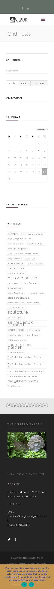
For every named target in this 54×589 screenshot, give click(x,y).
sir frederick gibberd (20, 323)
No (31, 584)
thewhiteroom (14, 386)
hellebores (16, 268)
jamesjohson (13, 283)
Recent (24, 83)
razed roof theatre (16, 307)
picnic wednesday (19, 297)
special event (32, 335)
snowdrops (16, 330)
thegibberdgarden (16, 352)
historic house (22, 278)
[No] (50, 576)
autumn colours (20, 239)
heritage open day (17, 273)
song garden (34, 330)
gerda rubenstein (15, 263)
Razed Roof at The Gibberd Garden (23, 303)
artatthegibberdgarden (33, 234)
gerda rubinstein (35, 263)
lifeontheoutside (15, 288)
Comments (39, 83)
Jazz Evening (30, 283)
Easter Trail (29, 259)
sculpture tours (15, 317)
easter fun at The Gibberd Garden (23, 254)
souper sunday (14, 335)
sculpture (18, 312)
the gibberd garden (20, 346)
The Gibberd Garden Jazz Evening (25, 371)
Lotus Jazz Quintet (17, 293)
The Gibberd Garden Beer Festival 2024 (24, 365)
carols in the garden (18, 249)
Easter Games (14, 259)
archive (13, 234)
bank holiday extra (16, 244)
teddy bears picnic (17, 340)
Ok (24, 584)
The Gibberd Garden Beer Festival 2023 (24, 358)
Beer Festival (36, 243)
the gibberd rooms (23, 381)
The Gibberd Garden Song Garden (23, 376)
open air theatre (38, 293)
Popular (12, 83)
